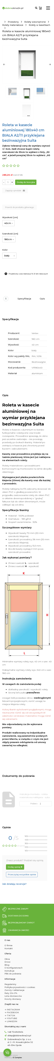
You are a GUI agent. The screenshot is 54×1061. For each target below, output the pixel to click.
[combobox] (8, 223)
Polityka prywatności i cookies (19, 987)
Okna (7, 959)
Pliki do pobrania (12, 973)
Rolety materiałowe (12, 25)
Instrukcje (9, 971)
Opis (42, 298)
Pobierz (34, 803)
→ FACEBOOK (11, 1012)
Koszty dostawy (12, 999)
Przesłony (13, 22)
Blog (6, 965)
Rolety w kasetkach (39, 25)
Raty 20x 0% (10, 993)
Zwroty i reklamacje (14, 990)
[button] (4, 64)
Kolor (5, 250)
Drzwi (7, 962)
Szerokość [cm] (10, 233)
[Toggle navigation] (48, 8)
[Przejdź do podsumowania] (40, 8)
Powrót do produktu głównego (19, 207)
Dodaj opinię (14, 867)
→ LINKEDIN (10, 1021)
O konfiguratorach (13, 968)
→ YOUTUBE (10, 1018)
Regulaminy (10, 984)
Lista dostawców (13, 996)
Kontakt (8, 948)
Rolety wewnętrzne (35, 22)
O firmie (8, 945)
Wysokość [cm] (10, 217)
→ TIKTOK (9, 1015)
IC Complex (17, 1058)
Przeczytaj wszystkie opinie (22, 874)
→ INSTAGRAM (12, 1009)
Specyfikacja (24, 298)
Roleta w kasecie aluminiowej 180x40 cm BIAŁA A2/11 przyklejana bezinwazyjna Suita (26, 35)
